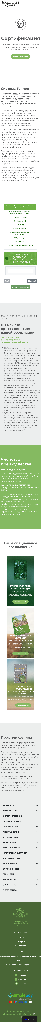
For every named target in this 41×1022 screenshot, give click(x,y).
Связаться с (20, 952)
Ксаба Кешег (10, 842)
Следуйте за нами (20, 971)
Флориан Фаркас (12, 821)
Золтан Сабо (10, 879)
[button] (38, 4)
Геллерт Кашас (11, 827)
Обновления (20, 933)
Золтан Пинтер (11, 869)
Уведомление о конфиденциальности (20, 1017)
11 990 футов (20, 653)
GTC (34, 1014)
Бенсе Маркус (10, 864)
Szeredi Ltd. (9, 885)
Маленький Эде (11, 848)
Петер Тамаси (10, 890)
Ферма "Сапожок (12, 816)
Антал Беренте (11, 811)
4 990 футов (20, 601)
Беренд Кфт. (9, 805)
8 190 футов (23, 705)
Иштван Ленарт (11, 858)
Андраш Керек (11, 832)
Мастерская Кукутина (15, 853)
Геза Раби (8, 874)
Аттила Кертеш (11, 837)
